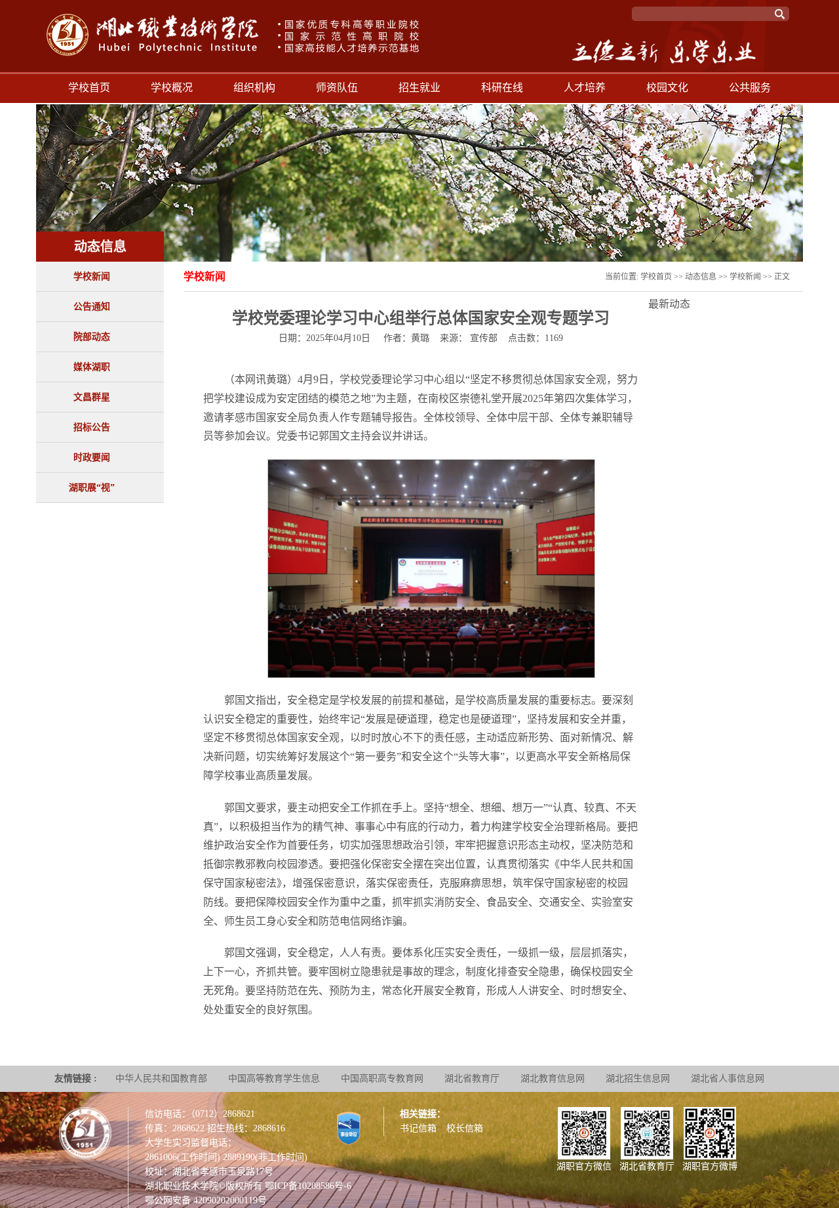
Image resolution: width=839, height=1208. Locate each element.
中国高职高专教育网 (382, 1078)
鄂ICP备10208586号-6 (308, 1186)
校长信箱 (464, 1128)
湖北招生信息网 (638, 1078)
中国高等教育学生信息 (274, 1078)
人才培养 (585, 87)
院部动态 (91, 337)
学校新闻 (91, 276)
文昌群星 (91, 397)
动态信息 (700, 276)
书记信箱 (418, 1128)
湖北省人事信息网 (727, 1078)
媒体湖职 (91, 367)
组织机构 (254, 87)
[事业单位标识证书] (348, 1128)
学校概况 (172, 87)
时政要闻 (91, 457)
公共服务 (750, 87)
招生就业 (419, 87)
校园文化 (667, 87)
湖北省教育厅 (471, 1078)
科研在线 (502, 87)
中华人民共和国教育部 (161, 1078)
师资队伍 (337, 87)
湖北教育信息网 (552, 1078)
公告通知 (91, 307)
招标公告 (91, 427)
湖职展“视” (92, 488)
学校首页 (89, 87)
